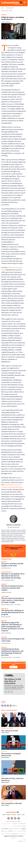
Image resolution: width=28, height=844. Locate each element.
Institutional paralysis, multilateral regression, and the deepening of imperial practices (12, 652)
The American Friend (9, 731)
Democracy (4, 608)
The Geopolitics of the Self (11, 803)
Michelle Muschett (6, 616)
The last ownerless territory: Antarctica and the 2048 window (12, 588)
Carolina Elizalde (6, 568)
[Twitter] (2, 706)
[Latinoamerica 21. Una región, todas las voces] (12, 812)
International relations (7, 728)
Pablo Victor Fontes (6, 657)
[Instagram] (8, 706)
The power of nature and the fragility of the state (12, 565)
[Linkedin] (11, 706)
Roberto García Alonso (7, 604)
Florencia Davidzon (6, 592)
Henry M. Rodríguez (6, 633)
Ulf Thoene (17, 604)
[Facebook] (5, 706)
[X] (18, 818)
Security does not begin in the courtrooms (12, 640)
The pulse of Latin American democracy (12, 779)
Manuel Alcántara (5, 22)
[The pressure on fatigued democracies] (13, 742)
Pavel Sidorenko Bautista (8, 580)
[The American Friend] (13, 719)
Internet (4, 14)
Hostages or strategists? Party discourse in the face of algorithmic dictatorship (13, 576)
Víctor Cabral (16, 657)
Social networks (6, 572)
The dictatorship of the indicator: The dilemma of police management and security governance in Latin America (12, 627)
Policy (2, 776)
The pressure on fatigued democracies (11, 755)
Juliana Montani (5, 643)
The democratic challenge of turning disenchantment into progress (12, 612)
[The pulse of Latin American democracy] (13, 767)
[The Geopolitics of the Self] (13, 792)
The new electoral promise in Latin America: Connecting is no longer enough (12, 600)
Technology (4, 596)
